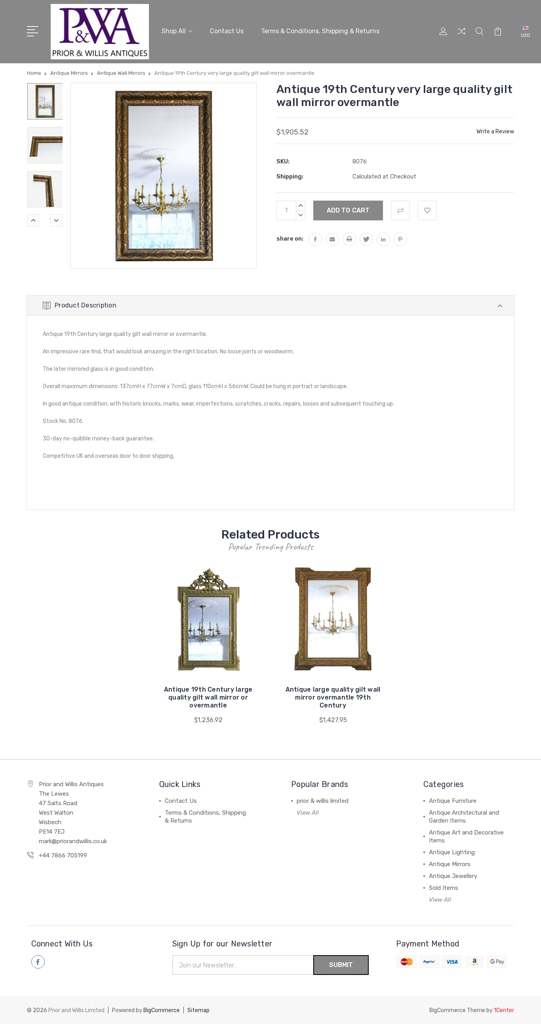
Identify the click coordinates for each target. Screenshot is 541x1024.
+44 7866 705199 (63, 855)
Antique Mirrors (450, 864)
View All (308, 812)
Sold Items (443, 887)
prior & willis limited (323, 800)
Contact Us (227, 31)
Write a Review (495, 131)
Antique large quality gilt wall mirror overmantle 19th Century (333, 697)
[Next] (56, 220)
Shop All (174, 31)
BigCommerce (161, 1010)
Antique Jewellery (453, 876)
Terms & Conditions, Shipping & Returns (320, 31)
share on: (289, 238)
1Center (504, 1010)
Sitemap (198, 1010)
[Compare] (461, 36)
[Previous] (33, 220)
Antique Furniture (452, 800)
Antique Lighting (452, 852)
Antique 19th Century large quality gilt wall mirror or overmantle (208, 697)
